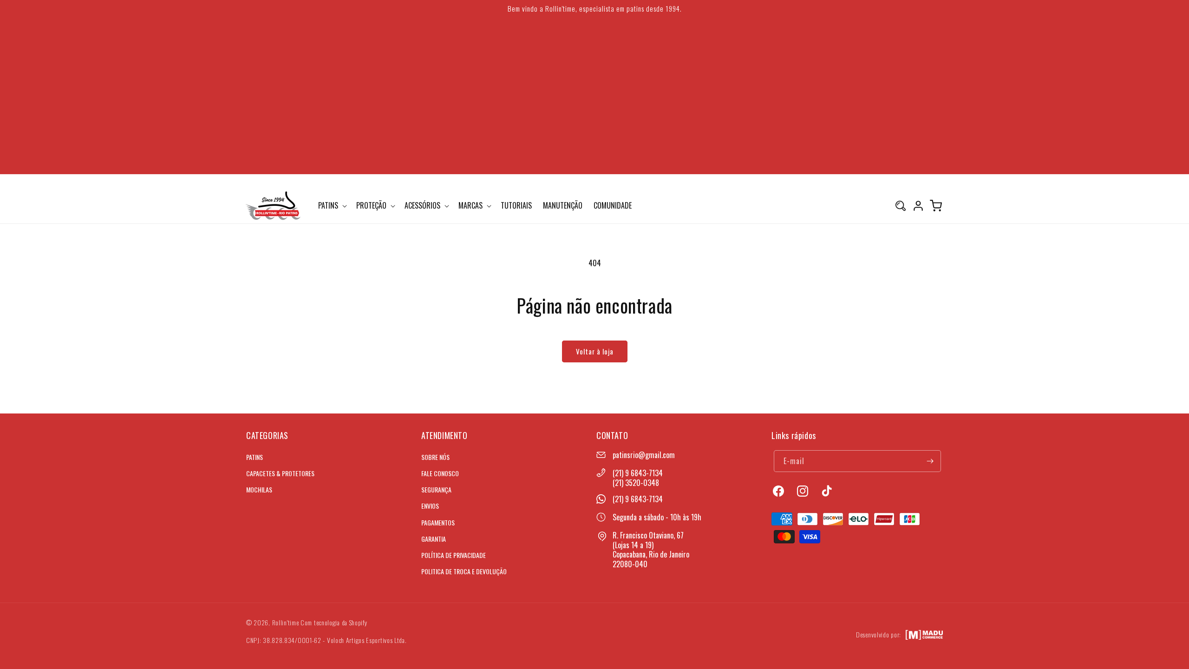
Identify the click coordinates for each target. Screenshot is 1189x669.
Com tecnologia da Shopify (334, 622)
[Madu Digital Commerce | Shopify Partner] (924, 635)
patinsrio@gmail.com (644, 454)
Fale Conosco (440, 473)
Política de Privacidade (453, 555)
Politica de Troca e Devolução (464, 571)
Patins (254, 457)
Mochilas (259, 489)
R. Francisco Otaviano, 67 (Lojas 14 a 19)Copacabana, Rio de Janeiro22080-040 (651, 550)
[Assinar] (930, 461)
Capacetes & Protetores (280, 473)
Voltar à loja (595, 351)
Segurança (436, 489)
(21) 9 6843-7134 (638, 473)
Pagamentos (438, 522)
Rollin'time (285, 622)
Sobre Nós (435, 457)
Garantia (433, 539)
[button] (332, 205)
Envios (430, 506)
